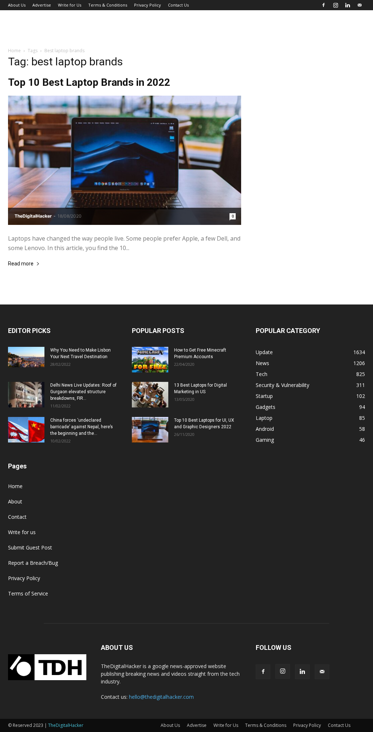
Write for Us (69, 5)
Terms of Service (28, 593)
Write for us (22, 532)
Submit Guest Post (30, 547)
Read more (21, 264)
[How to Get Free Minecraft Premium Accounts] (150, 359)
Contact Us (178, 5)
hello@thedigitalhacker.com (161, 696)
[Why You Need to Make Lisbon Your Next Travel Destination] (26, 357)
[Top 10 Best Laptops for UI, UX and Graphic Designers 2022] (150, 429)
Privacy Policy (147, 5)
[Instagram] (335, 5)
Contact (17, 516)
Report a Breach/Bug (33, 562)
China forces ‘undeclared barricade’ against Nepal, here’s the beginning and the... (81, 427)
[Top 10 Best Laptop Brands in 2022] (124, 160)
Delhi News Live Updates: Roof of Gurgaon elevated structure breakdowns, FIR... (83, 392)
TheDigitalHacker (33, 216)
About (15, 501)
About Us (16, 5)
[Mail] (359, 5)
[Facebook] (323, 5)
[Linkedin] (347, 5)
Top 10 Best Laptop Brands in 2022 (89, 82)
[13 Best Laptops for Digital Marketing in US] (150, 394)
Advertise (41, 5)
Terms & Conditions (107, 5)
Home (14, 50)
